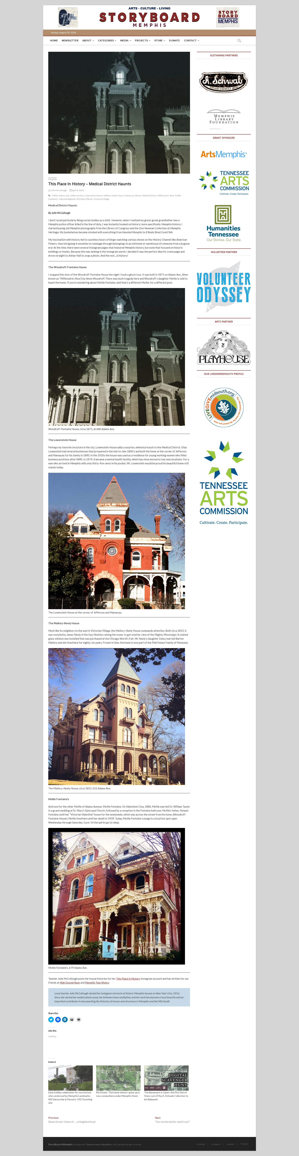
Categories (106, 40)
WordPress (107, 1144)
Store (158, 40)
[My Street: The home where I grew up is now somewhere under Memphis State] (118, 1078)
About (86, 40)
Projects (141, 40)
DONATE (174, 40)
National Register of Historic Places (76, 199)
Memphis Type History (97, 982)
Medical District (149, 195)
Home (54, 40)
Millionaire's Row (166, 195)
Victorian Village (101, 199)
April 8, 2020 (77, 190)
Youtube (244, 1144)
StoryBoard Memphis (60, 1144)
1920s (55, 195)
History (52, 178)
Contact (190, 40)
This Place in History (128, 978)
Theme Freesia (93, 1144)
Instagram (215, 1144)
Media (124, 40)
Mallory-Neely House (114, 195)
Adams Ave (64, 195)
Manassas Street (133, 195)
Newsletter (70, 40)
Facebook (201, 1144)
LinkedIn (230, 1144)
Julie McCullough (58, 190)
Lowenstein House (94, 195)
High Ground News (70, 982)
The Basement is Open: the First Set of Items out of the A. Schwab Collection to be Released (166, 1096)
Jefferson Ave (77, 195)
